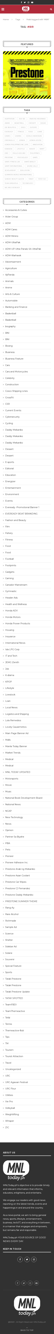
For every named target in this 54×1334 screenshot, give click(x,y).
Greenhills (10, 140)
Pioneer (9, 856)
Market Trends (12, 752)
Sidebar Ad (10, 946)
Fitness (9, 539)
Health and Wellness (16, 604)
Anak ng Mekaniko (37, 119)
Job (7, 669)
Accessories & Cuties (16, 210)
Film (7, 526)
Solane (8, 953)
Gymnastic (10, 591)
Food (8, 546)
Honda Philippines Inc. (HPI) (16, 145)
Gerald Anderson (34, 136)
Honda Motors (12, 617)
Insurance (10, 636)
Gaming (9, 578)
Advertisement (13, 261)
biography (10, 326)
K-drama (9, 675)
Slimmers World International (18, 175)
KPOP (8, 681)
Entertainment (13, 488)
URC (7, 1075)
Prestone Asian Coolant (17, 875)
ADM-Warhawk (13, 255)
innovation (37, 145)
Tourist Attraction (14, 1056)
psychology (22, 157)
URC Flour (10, 1088)
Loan (7, 701)
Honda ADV (11, 610)
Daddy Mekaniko (14, 430)
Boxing (9, 346)
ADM (8, 223)
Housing (9, 630)
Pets (7, 849)
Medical (9, 759)
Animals (9, 281)
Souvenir (9, 959)
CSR (7, 404)
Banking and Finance (16, 307)
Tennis (8, 1024)
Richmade (10, 920)
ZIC (7, 1127)
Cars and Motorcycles (16, 371)
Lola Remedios (13, 720)
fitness (21, 132)
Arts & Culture (12, 294)
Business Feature (14, 358)
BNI (7, 333)
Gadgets (9, 572)
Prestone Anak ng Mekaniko (20, 869)
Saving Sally (32, 166)
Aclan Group (11, 216)
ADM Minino (11, 236)
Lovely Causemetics (15, 727)
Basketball (10, 313)
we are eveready (12, 187)
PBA (7, 843)
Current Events (13, 410)
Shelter (9, 940)
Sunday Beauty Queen (14, 179)
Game (39, 132)
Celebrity (10, 378)
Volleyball (10, 1108)
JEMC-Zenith (12, 662)
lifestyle (21, 149)
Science (9, 933)
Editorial (9, 468)
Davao (43, 123)
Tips (7, 1037)
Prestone (9, 157)
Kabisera (8, 149)
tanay (31, 179)
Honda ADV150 (35, 140)
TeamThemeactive (15, 1011)
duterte (33, 127)
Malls (7, 739)
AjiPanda (9, 274)
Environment (12, 494)
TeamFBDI (11, 1004)
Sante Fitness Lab (12, 162)
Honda (22, 140)
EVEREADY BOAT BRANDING (21, 513)
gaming (18, 136)
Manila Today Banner (16, 746)
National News (13, 804)
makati (32, 149)
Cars (7, 365)
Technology (27, 183)
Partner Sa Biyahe (14, 836)
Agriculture (11, 268)
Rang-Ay (9, 907)
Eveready (9, 132)
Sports (8, 972)
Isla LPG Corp (12, 649)
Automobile (11, 300)
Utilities (9, 1095)
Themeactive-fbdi (14, 1030)
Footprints (10, 565)
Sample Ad (11, 927)
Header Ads (11, 597)
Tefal (7, 1017)
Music (8, 791)
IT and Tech (11, 655)
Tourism (9, 1050)
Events (9, 500)
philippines (35, 153)
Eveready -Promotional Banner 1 (22, 507)
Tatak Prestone (13, 978)
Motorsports (11, 778)
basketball (19, 123)
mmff (42, 149)
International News (15, 643)
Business (10, 352)
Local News (11, 707)
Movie (8, 785)
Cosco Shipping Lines (16, 391)
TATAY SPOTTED (14, 998)
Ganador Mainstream (16, 585)
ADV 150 (22, 119)
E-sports (9, 462)
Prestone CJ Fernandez (17, 888)
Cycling (9, 423)
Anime (8, 287)
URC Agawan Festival (16, 1082)
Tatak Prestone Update (17, 991)
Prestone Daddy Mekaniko (19, 894)
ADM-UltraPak (12, 242)
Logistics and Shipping (17, 714)
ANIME (7, 123)
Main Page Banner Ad (16, 733)
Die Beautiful (10, 127)
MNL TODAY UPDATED (17, 772)
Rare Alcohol (11, 914)
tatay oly (42, 179)
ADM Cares (11, 229)
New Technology (14, 817)
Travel (8, 1063)
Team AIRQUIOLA (11, 183)
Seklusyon (25, 170)
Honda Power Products (17, 623)
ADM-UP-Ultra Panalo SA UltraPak (23, 249)
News (8, 824)
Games (7, 136)
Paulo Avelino (19, 153)
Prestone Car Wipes (15, 882)
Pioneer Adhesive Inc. (16, 862)
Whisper (9, 1121)
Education (10, 475)
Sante (35, 157)
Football (9, 559)
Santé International (13, 166)
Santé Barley (30, 162)
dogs (23, 127)
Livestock (10, 694)
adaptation (9, 119)
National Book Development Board (23, 798)
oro (6, 153)
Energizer (10, 481)
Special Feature (13, 966)
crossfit (32, 123)
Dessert (9, 449)
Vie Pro (9, 1101)
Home (6, 19)
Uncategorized (13, 1069)
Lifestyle (9, 688)
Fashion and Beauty (15, 520)
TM (7, 1043)
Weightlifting (12, 1114)
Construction (12, 384)
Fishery (9, 533)
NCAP (8, 811)
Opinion (9, 830)
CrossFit (9, 397)
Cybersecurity (12, 416)
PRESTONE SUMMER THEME (21, 901)
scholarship (10, 170)
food (30, 132)
